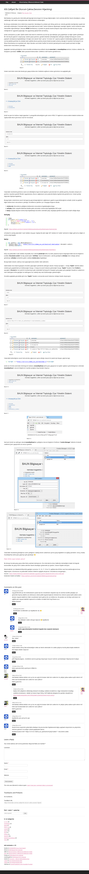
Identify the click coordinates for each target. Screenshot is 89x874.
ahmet (5, 706)
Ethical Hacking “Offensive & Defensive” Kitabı (31, 2)
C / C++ (6, 822)
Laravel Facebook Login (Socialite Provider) (21, 864)
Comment (7, 747)
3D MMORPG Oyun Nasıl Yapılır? (17, 848)
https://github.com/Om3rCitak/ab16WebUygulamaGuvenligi (38, 576)
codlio (5, 860)
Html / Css (6, 827)
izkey (5, 853)
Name (6, 763)
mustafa (11, 630)
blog (7, 2)
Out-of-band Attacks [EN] (15, 860)
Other (5, 831)
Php (23, 13)
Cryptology (7, 823)
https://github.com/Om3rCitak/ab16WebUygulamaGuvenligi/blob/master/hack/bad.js (32, 249)
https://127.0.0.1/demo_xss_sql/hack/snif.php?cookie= (41, 244)
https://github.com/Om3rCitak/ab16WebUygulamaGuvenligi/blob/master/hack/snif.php (33, 229)
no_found (6, 678)
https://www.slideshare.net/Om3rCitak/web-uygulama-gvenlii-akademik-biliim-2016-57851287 (36, 573)
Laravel (6, 829)
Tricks (30, 13)
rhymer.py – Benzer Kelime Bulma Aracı (19, 859)
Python (6, 834)
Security (26, 13)
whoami (14, 2)
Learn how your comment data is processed (40, 785)
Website (6, 775)
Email (6, 769)
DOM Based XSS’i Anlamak (15, 850)
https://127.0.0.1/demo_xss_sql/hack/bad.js (31, 361)
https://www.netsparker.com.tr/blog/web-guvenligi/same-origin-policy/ (33, 695)
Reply (14, 604)
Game (5, 825)
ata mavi (6, 639)
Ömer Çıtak (82, 613)
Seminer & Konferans (9, 838)
